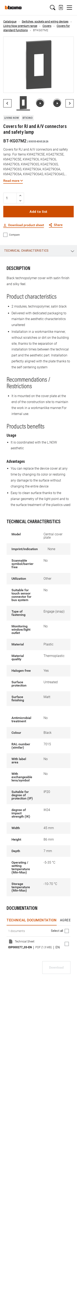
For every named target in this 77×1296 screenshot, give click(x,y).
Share (58, 225)
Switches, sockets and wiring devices (45, 21)
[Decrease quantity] (20, 200)
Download (56, 967)
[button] (52, 7)
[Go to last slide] (7, 103)
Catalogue (9, 21)
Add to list (38, 211)
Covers (47, 26)
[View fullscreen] (67, 86)
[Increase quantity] (20, 195)
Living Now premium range (20, 26)
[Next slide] (70, 103)
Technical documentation (32, 920)
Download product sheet (26, 225)
